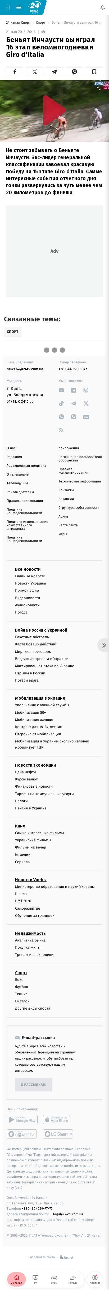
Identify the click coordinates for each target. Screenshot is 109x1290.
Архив (63, 516)
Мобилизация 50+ (30, 712)
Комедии (22, 854)
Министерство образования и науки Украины (55, 886)
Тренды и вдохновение (35, 954)
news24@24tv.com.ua (25, 369)
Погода (21, 612)
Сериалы (22, 862)
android (22, 1119)
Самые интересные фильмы (39, 833)
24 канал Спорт (18, 22)
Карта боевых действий (35, 644)
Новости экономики (35, 765)
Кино (20, 826)
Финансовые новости (34, 786)
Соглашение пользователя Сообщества (80, 458)
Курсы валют (26, 779)
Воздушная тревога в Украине (41, 659)
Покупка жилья (28, 947)
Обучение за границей (34, 915)
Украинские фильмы (33, 840)
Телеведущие (17, 483)
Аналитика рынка (30, 940)
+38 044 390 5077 (72, 369)
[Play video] (54, 110)
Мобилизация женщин (34, 719)
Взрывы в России (30, 673)
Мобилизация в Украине (40, 698)
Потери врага (27, 680)
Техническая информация (79, 481)
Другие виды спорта (32, 1008)
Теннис (21, 994)
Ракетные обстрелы (32, 637)
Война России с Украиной (41, 630)
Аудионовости (27, 605)
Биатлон (22, 1001)
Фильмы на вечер (30, 847)
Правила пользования (25, 501)
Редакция (14, 457)
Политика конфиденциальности (24, 511)
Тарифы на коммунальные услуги (44, 794)
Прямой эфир (27, 590)
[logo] (34, 7)
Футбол (21, 987)
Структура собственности (78, 508)
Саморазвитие (27, 908)
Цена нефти (25, 772)
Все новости (27, 569)
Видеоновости (27, 598)
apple (58, 1119)
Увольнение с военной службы (42, 705)
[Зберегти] (94, 72)
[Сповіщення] (102, 7)
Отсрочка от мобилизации (38, 734)
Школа (21, 894)
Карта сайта (68, 525)
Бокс (19, 979)
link (61, 390)
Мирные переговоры (33, 651)
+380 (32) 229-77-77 (37, 1209)
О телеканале (18, 474)
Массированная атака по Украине (44, 666)
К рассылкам (33, 1085)
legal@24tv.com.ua (68, 1214)
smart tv (22, 1134)
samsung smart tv (58, 1134)
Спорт (41, 22)
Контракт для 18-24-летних (38, 727)
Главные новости (30, 576)
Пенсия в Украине (31, 808)
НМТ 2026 (23, 901)
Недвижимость (30, 933)
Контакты (66, 490)
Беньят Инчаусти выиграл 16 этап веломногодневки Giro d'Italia (77, 22)
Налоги (21, 801)
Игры (62, 534)
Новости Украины (30, 583)
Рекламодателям (20, 492)
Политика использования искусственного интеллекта (27, 525)
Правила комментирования (73, 471)
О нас (11, 448)
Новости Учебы (31, 879)
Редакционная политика (26, 466)
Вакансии (66, 499)
